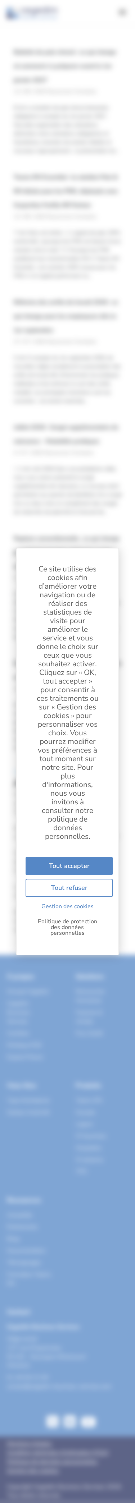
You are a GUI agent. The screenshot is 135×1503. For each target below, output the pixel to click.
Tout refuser (69, 887)
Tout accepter (69, 865)
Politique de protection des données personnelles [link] (67, 927)
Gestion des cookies (67, 906)
